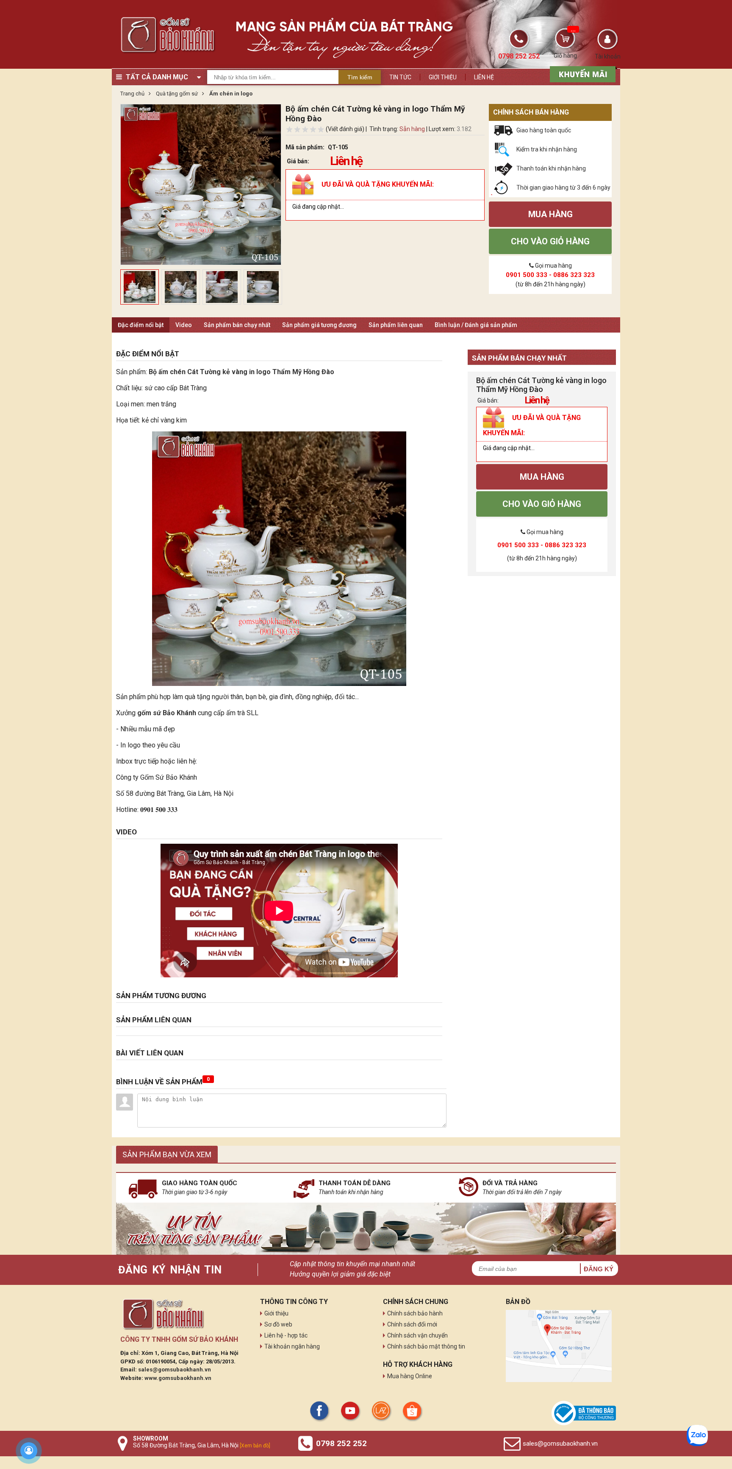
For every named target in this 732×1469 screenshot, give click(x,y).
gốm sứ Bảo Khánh (166, 713)
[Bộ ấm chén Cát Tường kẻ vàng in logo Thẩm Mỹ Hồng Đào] (279, 558)
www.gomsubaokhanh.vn (177, 1378)
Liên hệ (484, 77)
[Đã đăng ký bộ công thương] (584, 1413)
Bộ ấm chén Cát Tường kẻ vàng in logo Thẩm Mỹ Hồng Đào (241, 372)
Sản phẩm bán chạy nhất (237, 325)
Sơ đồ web (278, 1324)
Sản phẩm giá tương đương (319, 325)
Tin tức (400, 77)
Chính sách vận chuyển (417, 1335)
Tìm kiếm (359, 77)
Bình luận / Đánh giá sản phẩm (476, 325)
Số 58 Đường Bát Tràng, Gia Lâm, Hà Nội (201, 1445)
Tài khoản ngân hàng (292, 1346)
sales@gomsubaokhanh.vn (174, 1369)
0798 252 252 (341, 1443)
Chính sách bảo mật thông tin (426, 1346)
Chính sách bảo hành (415, 1313)
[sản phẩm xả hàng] (581, 73)
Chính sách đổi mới (412, 1324)
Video (183, 325)
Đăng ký (598, 1269)
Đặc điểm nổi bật (141, 325)
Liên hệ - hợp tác (286, 1335)
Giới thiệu (443, 77)
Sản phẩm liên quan (396, 325)
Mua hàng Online (409, 1376)
